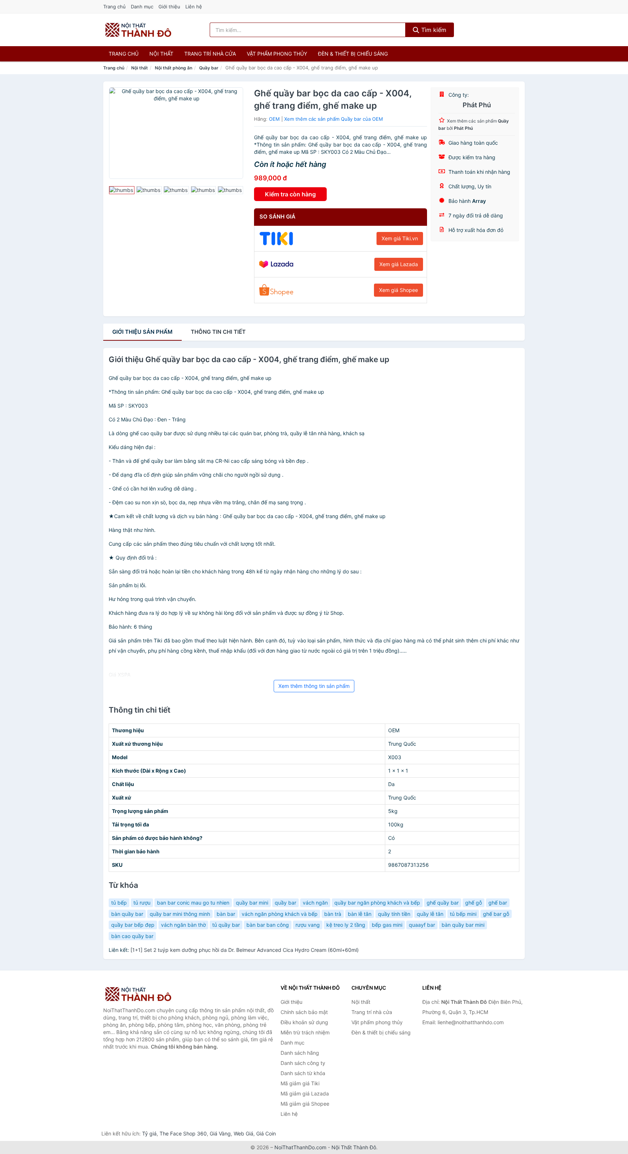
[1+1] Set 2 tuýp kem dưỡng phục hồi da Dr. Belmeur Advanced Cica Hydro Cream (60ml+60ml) (244, 950)
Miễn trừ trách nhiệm (305, 1032)
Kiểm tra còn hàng (290, 194)
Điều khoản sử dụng (304, 1022)
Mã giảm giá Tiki (300, 1083)
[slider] (121, 190)
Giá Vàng (220, 1133)
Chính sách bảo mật (304, 1012)
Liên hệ (193, 6)
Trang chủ (114, 6)
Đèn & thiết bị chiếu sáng (353, 54)
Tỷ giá (149, 1133)
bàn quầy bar (127, 914)
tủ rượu (141, 902)
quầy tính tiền (394, 914)
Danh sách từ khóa (303, 1073)
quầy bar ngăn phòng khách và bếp (377, 902)
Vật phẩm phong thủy (277, 54)
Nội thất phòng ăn (173, 68)
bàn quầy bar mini (463, 925)
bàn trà (332, 914)
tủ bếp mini (463, 914)
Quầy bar (208, 68)
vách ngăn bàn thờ (183, 925)
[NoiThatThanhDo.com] (138, 30)
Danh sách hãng (300, 1053)
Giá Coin (266, 1133)
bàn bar (226, 914)
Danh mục (142, 6)
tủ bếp (119, 902)
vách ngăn (315, 902)
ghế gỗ (473, 902)
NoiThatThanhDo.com (300, 1147)
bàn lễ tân (359, 914)
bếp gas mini (387, 925)
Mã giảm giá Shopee (305, 1104)
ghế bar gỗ (496, 914)
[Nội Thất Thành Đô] (139, 994)
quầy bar (285, 902)
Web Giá (243, 1133)
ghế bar (497, 902)
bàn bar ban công (267, 925)
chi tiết (218, 331)
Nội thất (161, 54)
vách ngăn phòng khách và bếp (280, 914)
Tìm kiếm (432, 29)
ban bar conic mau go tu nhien (193, 902)
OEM (274, 119)
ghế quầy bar (443, 902)
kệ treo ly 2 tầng (345, 925)
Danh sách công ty (303, 1063)
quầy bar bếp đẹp (132, 925)
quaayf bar (422, 925)
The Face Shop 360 (183, 1133)
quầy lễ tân (430, 914)
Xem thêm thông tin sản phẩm (314, 686)
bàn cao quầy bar (132, 936)
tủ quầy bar (226, 925)
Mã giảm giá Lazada (305, 1093)
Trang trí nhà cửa (210, 54)
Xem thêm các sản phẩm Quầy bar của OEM (333, 119)
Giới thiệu (169, 6)
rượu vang (307, 925)
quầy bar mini (252, 902)
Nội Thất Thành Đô (353, 1147)
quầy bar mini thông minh (180, 914)
